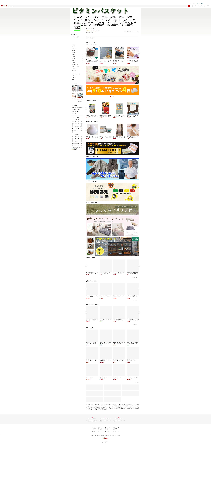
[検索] (189, 6)
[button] (207, 3)
